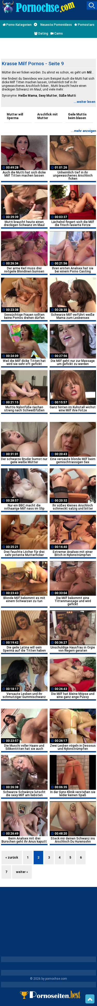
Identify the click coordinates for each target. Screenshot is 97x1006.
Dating (43, 33)
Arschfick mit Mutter (47, 116)
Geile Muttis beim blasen (77, 116)
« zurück (11, 857)
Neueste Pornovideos (56, 25)
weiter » (22, 872)
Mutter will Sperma (15, 116)
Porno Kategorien (18, 25)
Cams (58, 33)
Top (89, 999)
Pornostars (85, 25)
